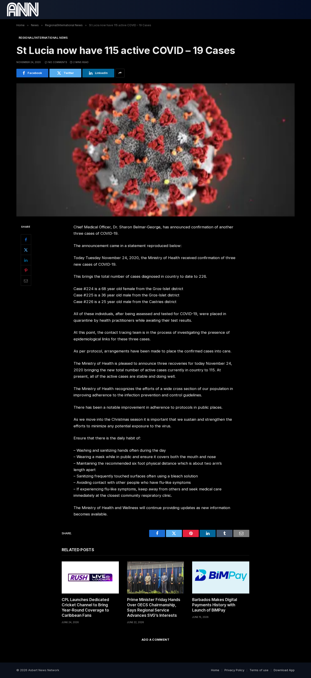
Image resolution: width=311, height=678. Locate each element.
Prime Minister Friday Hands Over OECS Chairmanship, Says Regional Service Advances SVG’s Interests (153, 607)
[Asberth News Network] (22, 9)
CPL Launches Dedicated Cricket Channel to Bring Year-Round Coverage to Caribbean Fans (85, 607)
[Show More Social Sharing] (120, 73)
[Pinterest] (26, 270)
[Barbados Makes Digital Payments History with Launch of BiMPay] (220, 577)
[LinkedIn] (26, 260)
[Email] (26, 280)
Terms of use (259, 670)
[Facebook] (26, 239)
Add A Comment (155, 639)
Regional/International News (43, 37)
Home (215, 670)
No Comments (57, 62)
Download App (284, 670)
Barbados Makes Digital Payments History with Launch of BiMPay (214, 604)
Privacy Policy (234, 670)
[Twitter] (26, 250)
